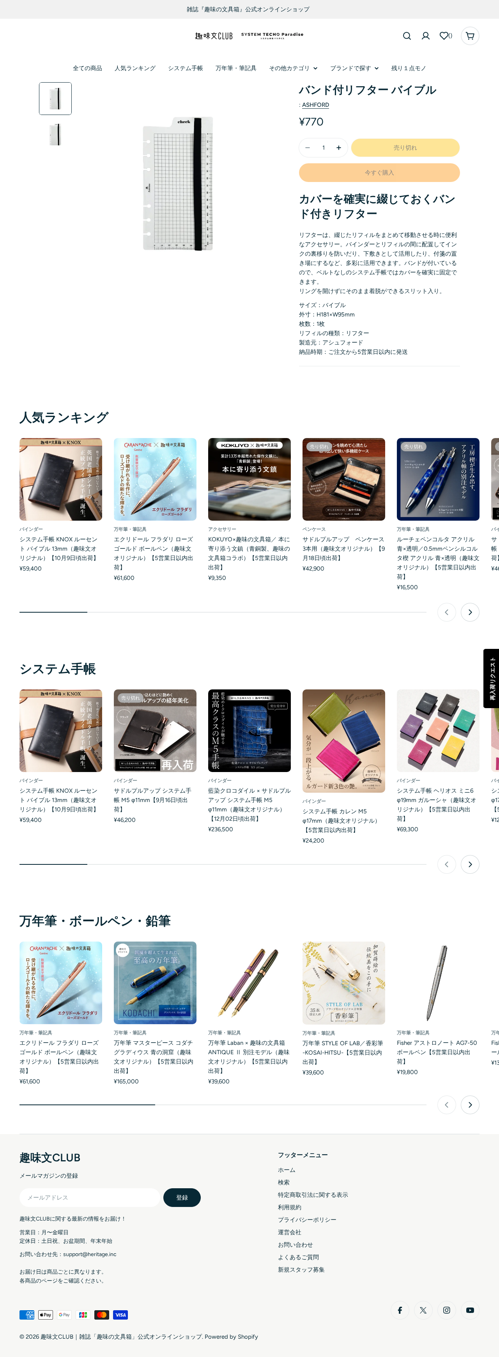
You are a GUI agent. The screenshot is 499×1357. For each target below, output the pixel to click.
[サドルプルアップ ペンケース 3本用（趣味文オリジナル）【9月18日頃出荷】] (344, 479)
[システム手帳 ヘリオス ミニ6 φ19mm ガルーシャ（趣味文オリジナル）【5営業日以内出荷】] (438, 730)
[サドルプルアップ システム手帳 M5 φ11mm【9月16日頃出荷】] (155, 730)
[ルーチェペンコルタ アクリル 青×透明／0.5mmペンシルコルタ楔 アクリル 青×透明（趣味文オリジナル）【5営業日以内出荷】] (438, 479)
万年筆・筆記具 (130, 529)
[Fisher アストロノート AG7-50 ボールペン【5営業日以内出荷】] (438, 983)
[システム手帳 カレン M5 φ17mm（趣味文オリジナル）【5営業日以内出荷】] (344, 741)
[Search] (407, 36)
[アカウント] (425, 36)
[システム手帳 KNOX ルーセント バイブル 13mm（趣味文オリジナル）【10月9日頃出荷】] (60, 479)
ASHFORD (315, 104)
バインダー (31, 529)
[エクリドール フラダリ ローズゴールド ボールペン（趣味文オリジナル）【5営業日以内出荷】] (155, 479)
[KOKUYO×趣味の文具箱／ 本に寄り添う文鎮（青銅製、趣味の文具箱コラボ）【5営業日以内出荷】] (249, 479)
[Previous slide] (446, 612)
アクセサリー (222, 529)
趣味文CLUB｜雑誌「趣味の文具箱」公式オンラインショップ (121, 1336)
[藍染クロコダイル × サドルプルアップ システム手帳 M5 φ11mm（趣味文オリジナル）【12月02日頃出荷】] (249, 730)
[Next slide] (470, 612)
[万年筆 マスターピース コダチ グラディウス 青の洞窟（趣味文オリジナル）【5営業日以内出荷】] (155, 983)
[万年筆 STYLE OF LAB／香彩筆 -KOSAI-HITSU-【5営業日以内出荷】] (344, 983)
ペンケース (314, 529)
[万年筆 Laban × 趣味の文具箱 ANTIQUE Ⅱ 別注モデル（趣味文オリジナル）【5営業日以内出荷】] (249, 983)
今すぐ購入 (379, 172)
